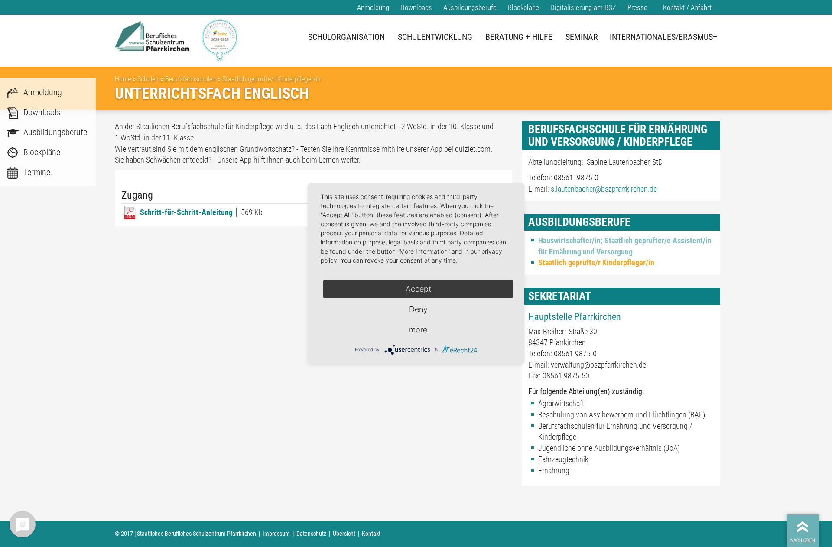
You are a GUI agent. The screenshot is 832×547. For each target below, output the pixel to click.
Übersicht (344, 533)
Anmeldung (42, 92)
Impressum (276, 533)
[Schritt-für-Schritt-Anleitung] (131, 212)
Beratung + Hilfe (518, 37)
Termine (36, 172)
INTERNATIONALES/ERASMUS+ (663, 37)
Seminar (582, 37)
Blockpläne (41, 152)
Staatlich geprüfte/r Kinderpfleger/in (271, 79)
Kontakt (371, 533)
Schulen (148, 79)
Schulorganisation (346, 37)
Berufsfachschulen (190, 79)
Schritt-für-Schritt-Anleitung (186, 212)
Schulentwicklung (435, 37)
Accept (418, 288)
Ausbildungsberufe (55, 132)
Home (123, 79)
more (418, 329)
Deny (418, 309)
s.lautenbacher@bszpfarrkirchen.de (604, 188)
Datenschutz (311, 533)
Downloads (42, 112)
